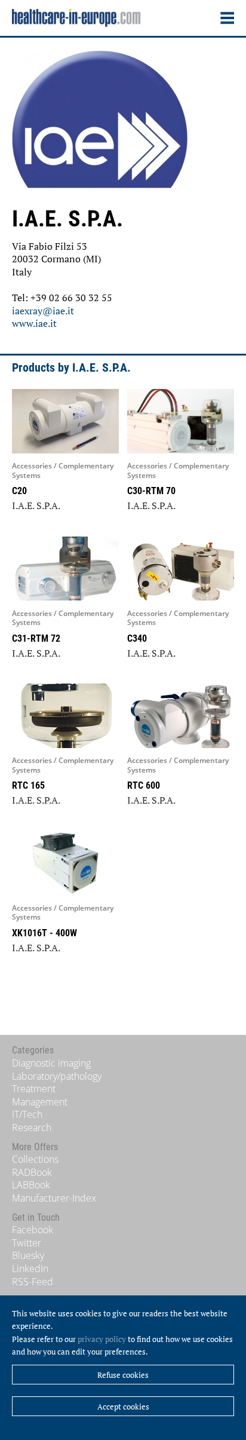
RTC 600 (143, 785)
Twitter (26, 1242)
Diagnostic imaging (51, 1063)
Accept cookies (123, 1406)
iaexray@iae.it (43, 310)
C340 (137, 638)
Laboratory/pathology (57, 1076)
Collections (35, 1159)
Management (39, 1101)
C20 (19, 491)
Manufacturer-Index (54, 1198)
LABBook (31, 1184)
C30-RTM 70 (151, 491)
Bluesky (28, 1255)
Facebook (32, 1229)
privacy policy (102, 1339)
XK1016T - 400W (44, 933)
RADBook (32, 1172)
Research (31, 1127)
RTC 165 (28, 785)
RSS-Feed (32, 1281)
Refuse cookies (123, 1374)
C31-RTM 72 (36, 638)
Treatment (34, 1088)
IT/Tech (27, 1114)
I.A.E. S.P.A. (36, 505)
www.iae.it (34, 323)
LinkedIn (30, 1268)
